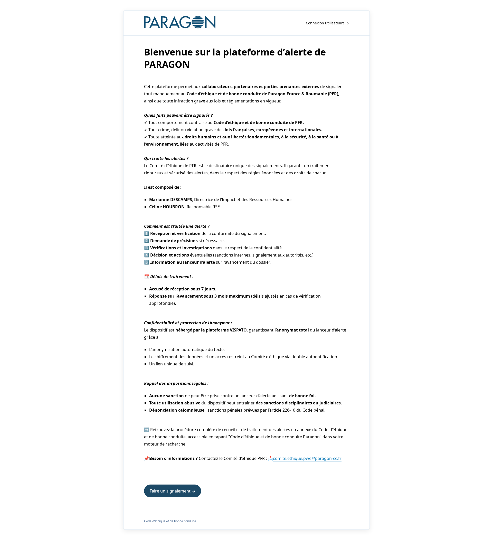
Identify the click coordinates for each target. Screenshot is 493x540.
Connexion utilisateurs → (327, 23)
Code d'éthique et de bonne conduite (170, 521)
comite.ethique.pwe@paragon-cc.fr (307, 458)
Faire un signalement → (172, 491)
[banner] (179, 23)
